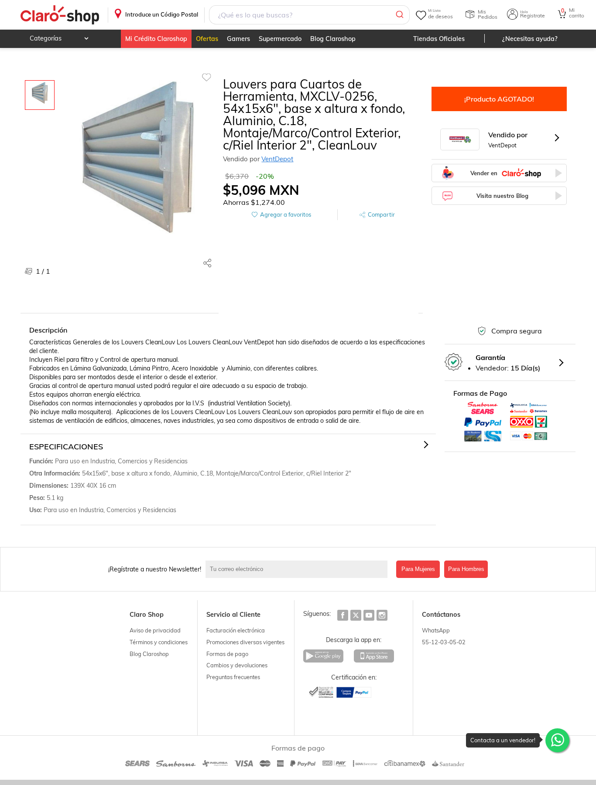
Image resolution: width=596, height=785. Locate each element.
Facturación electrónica (235, 630)
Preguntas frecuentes (233, 676)
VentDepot (277, 159)
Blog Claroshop (333, 39)
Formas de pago (227, 653)
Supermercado (280, 39)
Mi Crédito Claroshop (156, 39)
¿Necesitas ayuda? (530, 39)
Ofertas (207, 39)
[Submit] (399, 15)
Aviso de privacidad (155, 630)
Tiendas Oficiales (439, 39)
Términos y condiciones (159, 642)
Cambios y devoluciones (236, 665)
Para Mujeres (418, 569)
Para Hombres (466, 569)
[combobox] (309, 14)
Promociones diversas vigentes (245, 642)
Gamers (238, 39)
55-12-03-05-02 (444, 642)
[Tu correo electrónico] (299, 569)
